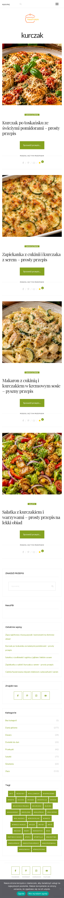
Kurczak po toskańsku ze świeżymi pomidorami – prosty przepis (31, 128)
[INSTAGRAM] (36, 871)
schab (18, 831)
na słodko (20, 818)
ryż (50, 824)
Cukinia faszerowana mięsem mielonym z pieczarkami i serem (31, 672)
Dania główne (32, 115)
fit (12, 793)
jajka (21, 800)
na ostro (53, 812)
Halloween (34, 793)
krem (53, 800)
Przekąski (9, 749)
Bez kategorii (11, 720)
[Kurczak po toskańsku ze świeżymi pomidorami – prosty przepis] (32, 74)
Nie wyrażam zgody (38, 893)
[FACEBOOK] (15, 871)
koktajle (43, 800)
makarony (13, 812)
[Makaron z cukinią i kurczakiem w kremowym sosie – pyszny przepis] (32, 332)
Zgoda (21, 893)
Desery (8, 735)
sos (48, 831)
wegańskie (14, 843)
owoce (47, 818)
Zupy (7, 771)
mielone (27, 812)
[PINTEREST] (26, 871)
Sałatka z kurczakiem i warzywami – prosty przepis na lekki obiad (31, 517)
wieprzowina (49, 843)
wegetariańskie (31, 843)
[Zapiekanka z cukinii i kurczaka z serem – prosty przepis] (32, 206)
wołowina (25, 849)
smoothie (38, 831)
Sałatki (32, 504)
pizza (32, 824)
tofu (28, 837)
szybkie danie (15, 837)
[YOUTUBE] (47, 871)
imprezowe (49, 793)
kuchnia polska (21, 806)
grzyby (21, 793)
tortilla (39, 837)
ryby (42, 824)
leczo (48, 806)
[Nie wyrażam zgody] (60, 888)
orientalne (34, 818)
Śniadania (9, 764)
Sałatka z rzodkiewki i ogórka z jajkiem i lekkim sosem (28, 657)
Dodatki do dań (12, 742)
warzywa (51, 837)
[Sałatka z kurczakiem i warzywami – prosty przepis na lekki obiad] (32, 463)
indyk (11, 800)
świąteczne (39, 849)
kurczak (37, 806)
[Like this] (40, 162)
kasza (31, 800)
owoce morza (19, 824)
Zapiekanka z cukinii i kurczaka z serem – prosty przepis (31, 257)
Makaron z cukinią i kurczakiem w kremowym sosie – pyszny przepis (31, 385)
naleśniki (39, 812)
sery (27, 831)
